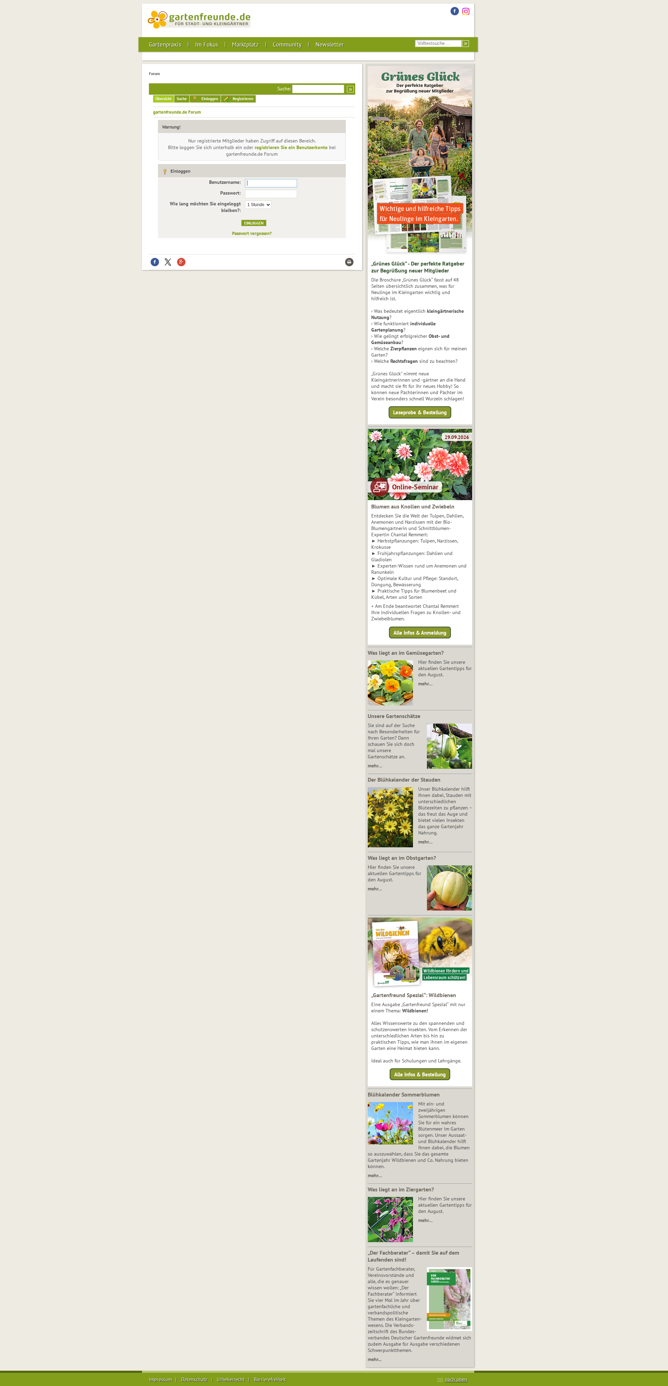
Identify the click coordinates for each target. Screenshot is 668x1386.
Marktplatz (245, 44)
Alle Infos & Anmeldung (419, 632)
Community (287, 44)
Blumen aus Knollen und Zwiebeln (412, 506)
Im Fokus (206, 44)
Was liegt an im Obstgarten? (402, 857)
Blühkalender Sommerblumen (404, 1094)
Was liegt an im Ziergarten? (401, 1189)
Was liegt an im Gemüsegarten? (406, 652)
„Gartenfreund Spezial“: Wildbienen (413, 995)
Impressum (160, 1379)
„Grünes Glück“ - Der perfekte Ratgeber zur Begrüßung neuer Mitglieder (417, 267)
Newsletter (330, 44)
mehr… (425, 683)
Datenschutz (194, 1379)
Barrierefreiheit (270, 1379)
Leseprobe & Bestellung (420, 412)
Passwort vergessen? (252, 233)
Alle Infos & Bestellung (420, 1074)
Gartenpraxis (165, 44)
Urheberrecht (231, 1379)
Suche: (284, 88)
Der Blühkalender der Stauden (404, 779)
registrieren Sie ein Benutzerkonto (291, 147)
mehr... (374, 1359)
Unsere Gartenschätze (394, 715)
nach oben (456, 1379)
